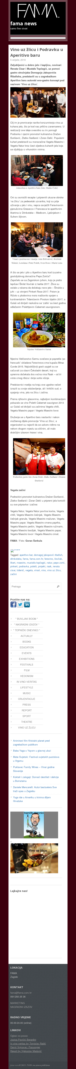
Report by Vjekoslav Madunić (26, 1051)
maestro (21, 562)
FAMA (29, 1065)
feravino (48, 558)
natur (49, 562)
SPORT (27, 716)
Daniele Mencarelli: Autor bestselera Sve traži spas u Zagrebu (35, 789)
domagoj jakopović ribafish (48, 555)
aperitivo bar (26, 555)
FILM (27, 670)
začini (13, 574)
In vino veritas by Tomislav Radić (28, 1043)
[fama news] (38, 16)
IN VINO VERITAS (27, 681)
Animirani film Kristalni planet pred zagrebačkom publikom (31, 742)
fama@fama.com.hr (21, 992)
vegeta (29, 570)
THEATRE (26, 722)
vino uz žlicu (54, 570)
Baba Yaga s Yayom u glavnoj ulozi (32, 750)
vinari (37, 570)
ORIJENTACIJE (26, 699)
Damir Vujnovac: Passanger (25, 1047)
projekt (41, 566)
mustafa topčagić (36, 562)
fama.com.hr (36, 558)
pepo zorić (59, 562)
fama (25, 558)
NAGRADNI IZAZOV (21, 1007)
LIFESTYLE (26, 687)
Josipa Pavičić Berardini (23, 1039)
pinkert (14, 566)
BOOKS (27, 641)
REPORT (27, 710)
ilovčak (58, 558)
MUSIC (27, 693)
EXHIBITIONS (26, 659)
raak (49, 566)
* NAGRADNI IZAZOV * (26, 624)
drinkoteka (15, 558)
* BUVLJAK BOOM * (26, 618)
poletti (33, 566)
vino (43, 570)
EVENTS (27, 653)
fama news (14, 1065)
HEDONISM (26, 676)
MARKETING (17, 1003)
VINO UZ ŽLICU (26, 727)
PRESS (27, 704)
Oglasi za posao (19, 1035)
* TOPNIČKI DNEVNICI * (26, 630)
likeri (12, 562)
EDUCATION (27, 647)
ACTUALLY (27, 636)
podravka (24, 566)
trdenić (20, 570)
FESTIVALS (26, 664)
